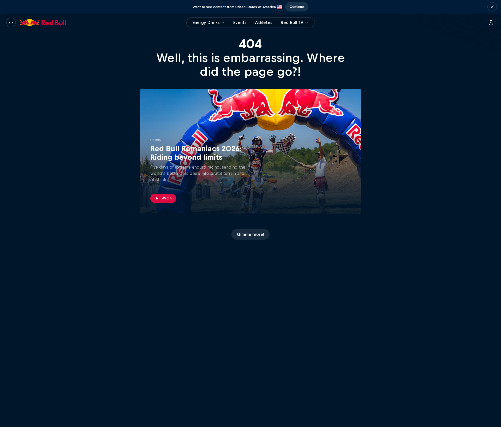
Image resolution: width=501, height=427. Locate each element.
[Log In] (491, 22)
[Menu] (11, 22)
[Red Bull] (43, 22)
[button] (492, 6)
